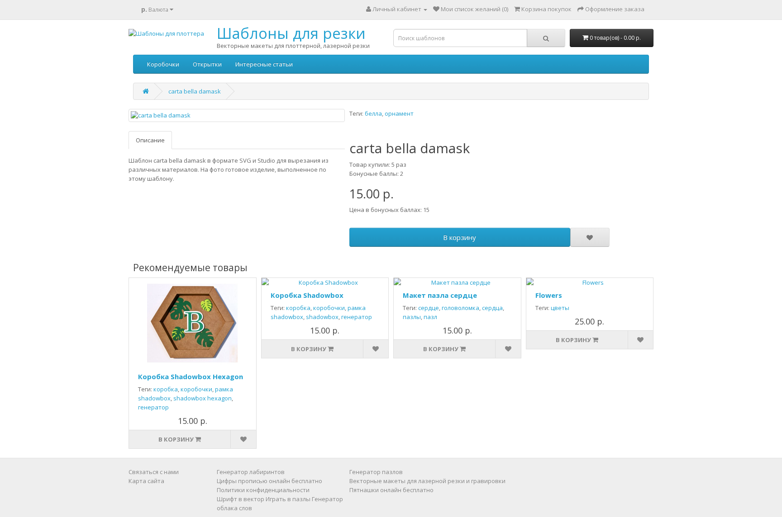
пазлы (412, 317)
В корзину (459, 237)
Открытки (207, 64)
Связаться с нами (154, 472)
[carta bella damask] (237, 115)
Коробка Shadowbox (307, 295)
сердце (428, 308)
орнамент (399, 113)
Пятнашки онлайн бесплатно (391, 490)
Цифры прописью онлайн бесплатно (269, 481)
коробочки (196, 389)
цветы (560, 308)
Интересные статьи (264, 64)
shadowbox (322, 317)
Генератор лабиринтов (251, 472)
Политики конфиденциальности (263, 490)
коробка (165, 389)
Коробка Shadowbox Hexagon (190, 376)
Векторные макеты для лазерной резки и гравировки (427, 481)
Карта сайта (146, 481)
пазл (430, 317)
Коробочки (163, 64)
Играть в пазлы (288, 499)
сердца (492, 308)
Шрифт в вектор (240, 499)
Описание (150, 140)
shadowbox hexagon (202, 398)
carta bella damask (194, 91)
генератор (153, 407)
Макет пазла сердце (440, 295)
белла (373, 113)
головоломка (460, 308)
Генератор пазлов (376, 472)
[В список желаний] (589, 237)
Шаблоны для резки (291, 33)
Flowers (548, 295)
